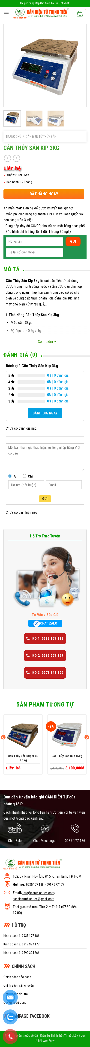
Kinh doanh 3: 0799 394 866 (21, 953)
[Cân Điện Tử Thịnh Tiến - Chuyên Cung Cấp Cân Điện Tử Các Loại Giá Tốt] (41, 13)
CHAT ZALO (48, 623)
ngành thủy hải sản (35, 292)
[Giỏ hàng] (80, 13)
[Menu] (6, 13)
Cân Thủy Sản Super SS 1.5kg (23, 758)
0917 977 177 (55, 885)
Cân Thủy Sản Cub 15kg (66, 756)
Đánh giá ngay (45, 413)
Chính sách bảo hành (17, 977)
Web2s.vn (49, 1041)
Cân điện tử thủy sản (41, 136)
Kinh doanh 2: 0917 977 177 (21, 944)
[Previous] (11, 65)
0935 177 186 (35, 885)
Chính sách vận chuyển (18, 985)
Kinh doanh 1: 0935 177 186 (21, 936)
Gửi (45, 499)
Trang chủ (13, 136)
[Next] (79, 65)
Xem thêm (45, 341)
